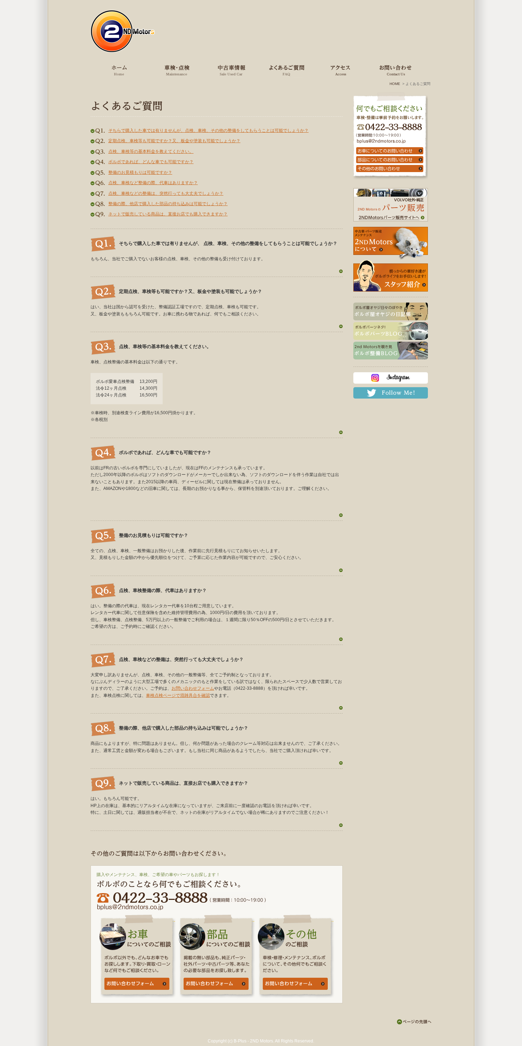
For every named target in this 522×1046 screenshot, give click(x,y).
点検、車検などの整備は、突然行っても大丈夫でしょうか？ (165, 193)
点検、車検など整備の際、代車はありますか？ (153, 182)
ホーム (119, 70)
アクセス (339, 70)
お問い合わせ (394, 70)
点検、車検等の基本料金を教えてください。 (151, 151)
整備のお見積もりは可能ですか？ (140, 172)
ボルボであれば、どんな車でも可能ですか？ (151, 161)
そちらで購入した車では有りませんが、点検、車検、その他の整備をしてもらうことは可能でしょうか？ (208, 130)
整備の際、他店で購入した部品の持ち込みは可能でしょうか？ (168, 203)
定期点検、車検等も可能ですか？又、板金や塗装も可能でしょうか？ (174, 140)
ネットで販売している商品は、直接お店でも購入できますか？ (168, 214)
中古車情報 (230, 70)
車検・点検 (175, 70)
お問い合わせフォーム (193, 688)
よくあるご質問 (284, 70)
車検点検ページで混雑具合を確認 (178, 695)
